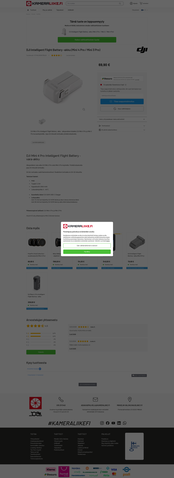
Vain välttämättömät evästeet (87, 245)
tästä (108, 241)
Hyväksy (87, 251)
